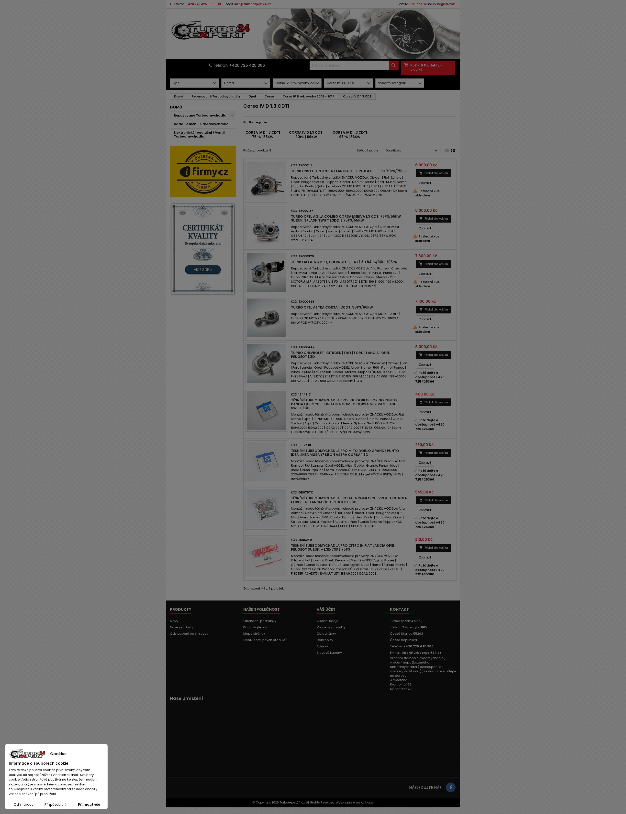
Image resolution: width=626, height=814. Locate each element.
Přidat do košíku (433, 173)
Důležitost (412, 151)
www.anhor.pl (363, 802)
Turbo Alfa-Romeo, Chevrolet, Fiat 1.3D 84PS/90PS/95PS (344, 261)
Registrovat (446, 4)
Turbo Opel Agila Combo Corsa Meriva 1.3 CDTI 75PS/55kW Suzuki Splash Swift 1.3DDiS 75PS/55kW (346, 218)
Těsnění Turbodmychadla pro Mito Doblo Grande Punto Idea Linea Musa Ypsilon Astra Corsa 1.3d (345, 452)
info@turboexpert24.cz (252, 4)
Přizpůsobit (54, 804)
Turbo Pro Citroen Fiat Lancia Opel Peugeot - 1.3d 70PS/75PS (348, 171)
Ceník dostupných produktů (265, 640)
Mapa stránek (254, 633)
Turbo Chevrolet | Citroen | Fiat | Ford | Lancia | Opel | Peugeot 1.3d (341, 354)
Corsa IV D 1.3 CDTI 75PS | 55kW (263, 134)
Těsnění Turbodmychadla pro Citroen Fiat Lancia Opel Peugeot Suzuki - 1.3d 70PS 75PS (343, 547)
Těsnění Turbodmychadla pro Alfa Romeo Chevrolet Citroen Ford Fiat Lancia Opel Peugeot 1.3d (349, 500)
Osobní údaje (327, 621)
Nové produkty (181, 627)
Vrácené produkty (331, 627)
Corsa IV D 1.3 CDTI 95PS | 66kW (350, 134)
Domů (176, 107)
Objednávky (326, 633)
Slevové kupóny (329, 652)
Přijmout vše (89, 804)
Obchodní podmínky (259, 621)
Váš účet (326, 609)
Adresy (322, 646)
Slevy (174, 621)
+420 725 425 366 (199, 4)
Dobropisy (325, 640)
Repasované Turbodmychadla (200, 115)
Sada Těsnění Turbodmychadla (201, 124)
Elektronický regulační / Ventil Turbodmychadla (199, 134)
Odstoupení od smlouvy (189, 633)
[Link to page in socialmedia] (451, 787)
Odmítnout (23, 804)
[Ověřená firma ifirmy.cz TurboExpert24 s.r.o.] (203, 171)
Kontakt (399, 609)
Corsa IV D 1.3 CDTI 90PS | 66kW (306, 134)
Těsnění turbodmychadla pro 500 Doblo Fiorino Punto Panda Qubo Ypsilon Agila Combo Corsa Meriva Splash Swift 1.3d (344, 404)
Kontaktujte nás (255, 627)
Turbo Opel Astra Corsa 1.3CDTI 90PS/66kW (332, 307)
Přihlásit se (418, 4)
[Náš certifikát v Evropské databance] (203, 249)
